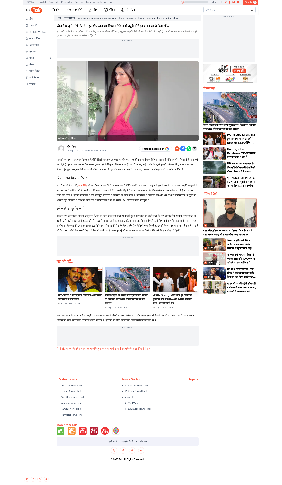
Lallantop (90, 2)
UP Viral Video (131, 403)
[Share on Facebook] (183, 148)
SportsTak (54, 2)
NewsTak (42, 2)
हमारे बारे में (113, 441)
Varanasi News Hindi (71, 403)
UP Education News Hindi (137, 409)
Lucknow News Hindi (71, 385)
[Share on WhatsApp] (188, 148)
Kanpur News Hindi (71, 391)
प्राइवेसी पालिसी (126, 441)
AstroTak (101, 2)
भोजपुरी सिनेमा (69, 18)
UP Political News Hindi (136, 385)
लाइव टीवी (77, 9)
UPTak (30, 2)
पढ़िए (95, 9)
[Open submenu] (50, 38)
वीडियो (112, 9)
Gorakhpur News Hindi (72, 397)
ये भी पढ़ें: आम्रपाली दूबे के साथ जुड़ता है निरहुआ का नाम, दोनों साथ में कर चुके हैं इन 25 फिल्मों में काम (103, 348)
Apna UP (128, 397)
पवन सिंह (82, 185)
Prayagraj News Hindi (72, 414)
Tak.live (112, 2)
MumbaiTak (66, 2)
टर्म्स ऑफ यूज (141, 441)
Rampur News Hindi (71, 409)
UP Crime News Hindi (135, 391)
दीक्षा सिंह (71, 146)
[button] (38, 19)
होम (57, 9)
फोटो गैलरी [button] (130, 9)
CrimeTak (79, 2)
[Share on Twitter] (194, 148)
